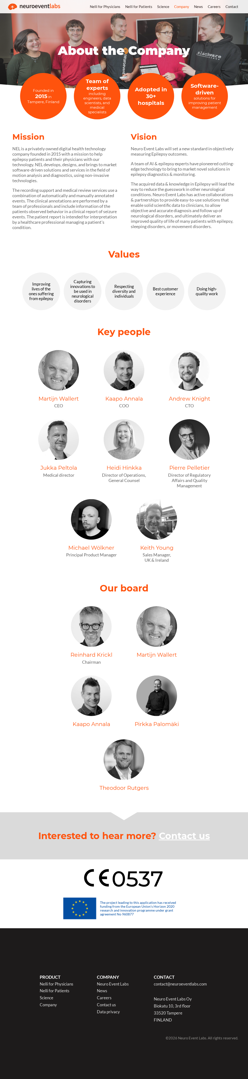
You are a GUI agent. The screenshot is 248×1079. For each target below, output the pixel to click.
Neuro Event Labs (113, 984)
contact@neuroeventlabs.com (180, 984)
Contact (231, 6)
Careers (214, 6)
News (198, 6)
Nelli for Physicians (105, 6)
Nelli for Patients (138, 6)
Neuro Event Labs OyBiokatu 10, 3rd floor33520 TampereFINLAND (173, 1009)
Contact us (184, 835)
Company (181, 6)
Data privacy (108, 1012)
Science (163, 6)
